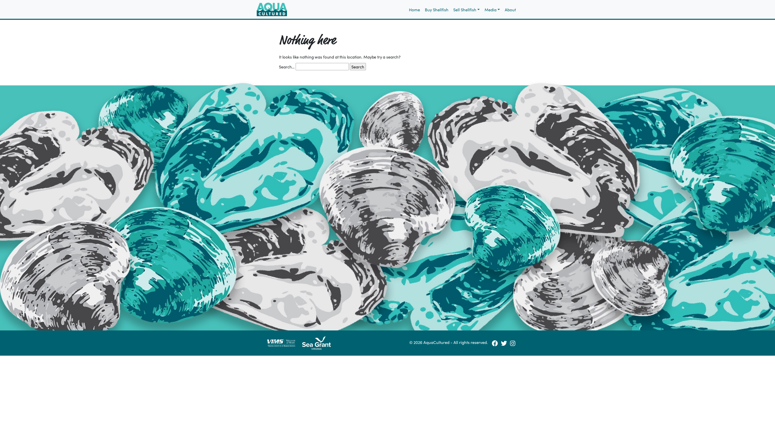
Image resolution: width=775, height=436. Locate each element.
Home (414, 9)
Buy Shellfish (436, 9)
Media (490, 9)
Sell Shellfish (464, 9)
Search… (287, 66)
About (510, 9)
